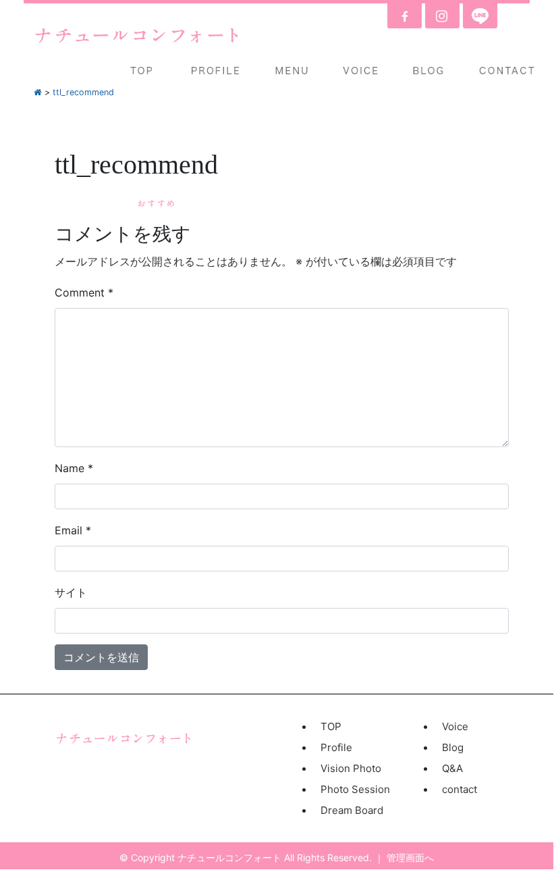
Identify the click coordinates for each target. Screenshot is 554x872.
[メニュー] (291, 70)
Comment (84, 292)
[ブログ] (428, 70)
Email (73, 530)
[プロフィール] (215, 70)
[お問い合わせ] (508, 70)
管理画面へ (410, 857)
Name (74, 468)
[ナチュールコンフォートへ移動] (38, 92)
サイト (71, 592)
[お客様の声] (360, 70)
